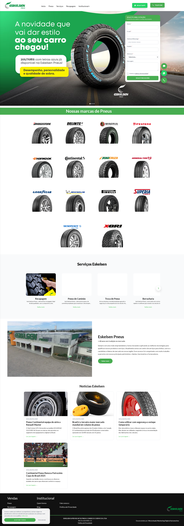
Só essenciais (42, 520)
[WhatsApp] (164, 73)
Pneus (51, 6)
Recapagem (71, 6)
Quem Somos (42, 503)
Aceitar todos (20, 520)
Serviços (59, 6)
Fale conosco (64, 503)
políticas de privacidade (141, 73)
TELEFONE (158, 5)
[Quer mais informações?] (164, 66)
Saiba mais (25, 516)
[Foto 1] (90, 103)
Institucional (84, 6)
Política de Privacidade (68, 507)
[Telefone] (164, 80)
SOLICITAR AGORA (143, 78)
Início (43, 6)
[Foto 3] (93, 103)
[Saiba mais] (42, 133)
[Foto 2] (92, 103)
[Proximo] (158, 288)
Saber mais (105, 361)
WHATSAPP (141, 5)
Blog (38, 507)
